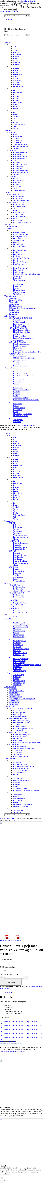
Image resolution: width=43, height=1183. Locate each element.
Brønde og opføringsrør (21, 734)
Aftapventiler (13, 693)
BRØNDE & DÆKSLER (18, 732)
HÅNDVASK (14, 541)
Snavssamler (13, 705)
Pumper (16, 774)
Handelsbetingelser (8, 1051)
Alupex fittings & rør (20, 625)
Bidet (15, 525)
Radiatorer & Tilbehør (21, 764)
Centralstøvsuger (19, 798)
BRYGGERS (13, 601)
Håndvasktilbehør (19, 549)
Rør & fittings (9, 619)
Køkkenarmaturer (19, 587)
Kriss (15, 485)
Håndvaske (17, 545)
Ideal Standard (18, 477)
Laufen (15, 489)
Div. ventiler (17, 800)
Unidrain (16, 513)
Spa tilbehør (13, 617)
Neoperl (16, 495)
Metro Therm (17, 493)
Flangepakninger (19, 681)
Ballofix (16, 443)
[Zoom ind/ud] (1, 1180)
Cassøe (15, 451)
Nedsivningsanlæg (19, 746)
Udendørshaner (14, 695)
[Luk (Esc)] (7, 1180)
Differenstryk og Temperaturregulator (22, 699)
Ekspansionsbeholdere (21, 780)
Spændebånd (17, 667)
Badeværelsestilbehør (20, 561)
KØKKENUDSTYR (16, 593)
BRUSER (12, 551)
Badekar (16, 569)
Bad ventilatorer (18, 571)
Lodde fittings (18, 645)
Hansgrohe (17, 475)
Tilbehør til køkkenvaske (21, 591)
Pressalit (16, 499)
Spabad (15, 579)
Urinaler (16, 575)
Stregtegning (18, 940)
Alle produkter (33, 986)
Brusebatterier (18, 557)
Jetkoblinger (17, 754)
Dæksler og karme (19, 736)
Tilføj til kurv (11, 982)
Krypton (16, 487)
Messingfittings (18, 635)
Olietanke (16, 782)
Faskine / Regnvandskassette (23, 729)
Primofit (16, 633)
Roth (15, 505)
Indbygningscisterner (20, 537)
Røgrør (15, 802)
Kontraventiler (14, 703)
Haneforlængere (18, 655)
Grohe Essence (18, 611)
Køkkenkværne (18, 595)
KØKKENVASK (15, 585)
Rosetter (16, 679)
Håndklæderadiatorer (20, 563)
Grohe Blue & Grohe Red (22, 613)
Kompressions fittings (20, 627)
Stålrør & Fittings (19, 631)
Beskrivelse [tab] (8, 992)
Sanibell (16, 507)
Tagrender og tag (19, 683)
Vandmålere (17, 685)
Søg (14, 9)
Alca (15, 439)
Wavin (15, 519)
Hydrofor (16, 784)
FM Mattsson (17, 465)
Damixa (16, 455)
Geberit (15, 467)
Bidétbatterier (18, 527)
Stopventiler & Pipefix (21, 649)
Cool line (16, 453)
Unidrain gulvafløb (19, 713)
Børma (15, 449)
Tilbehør (16, 539)
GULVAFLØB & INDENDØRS (20, 709)
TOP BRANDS (14, 609)
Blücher (16, 447)
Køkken (7, 583)
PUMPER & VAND (16, 744)
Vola (14, 517)
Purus (15, 503)
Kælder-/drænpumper (20, 756)
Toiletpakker (17, 531)
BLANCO (17, 445)
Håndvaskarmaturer (20, 547)
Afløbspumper (18, 577)
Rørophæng (17, 677)
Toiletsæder (17, 533)
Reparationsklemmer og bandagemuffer (27, 665)
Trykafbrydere (18, 810)
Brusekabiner (17, 559)
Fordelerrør (17, 651)
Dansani (16, 461)
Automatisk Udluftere (20, 788)
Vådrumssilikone (19, 581)
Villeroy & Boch (19, 515)
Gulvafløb (16, 711)
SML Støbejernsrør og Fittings (23, 748)
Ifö (14, 481)
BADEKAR (13, 567)
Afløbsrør (16, 725)
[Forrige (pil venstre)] (1, 1182)
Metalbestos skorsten (20, 806)
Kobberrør (17, 643)
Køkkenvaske (18, 589)
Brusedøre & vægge (20, 555)
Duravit (16, 463)
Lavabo (16, 491)
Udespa (7, 615)
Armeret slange (18, 675)
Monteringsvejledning (7, 940)
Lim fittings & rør (19, 661)
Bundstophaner (14, 701)
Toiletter (16, 529)
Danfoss (16, 459)
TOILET (12, 523)
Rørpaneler (17, 669)
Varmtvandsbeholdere (20, 770)
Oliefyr (15, 786)
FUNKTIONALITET (16, 605)
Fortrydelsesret (21, 1051)
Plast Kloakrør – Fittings (21, 723)
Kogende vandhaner (20, 607)
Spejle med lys (5, 988)
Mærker (7, 433)
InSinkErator (17, 483)
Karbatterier (17, 573)
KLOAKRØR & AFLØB (18, 719)
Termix (15, 509)
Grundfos (16, 473)
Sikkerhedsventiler (15, 697)
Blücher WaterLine (19, 717)
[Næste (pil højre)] (3, 1182)
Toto (14, 511)
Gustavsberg (17, 471)
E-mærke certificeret (28, 1)
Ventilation (17, 812)
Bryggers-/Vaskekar (20, 603)
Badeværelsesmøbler (20, 543)
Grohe (15, 469)
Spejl (13, 818)
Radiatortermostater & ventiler (23, 766)
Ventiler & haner (10, 687)
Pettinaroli (16, 497)
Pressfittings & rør (19, 641)
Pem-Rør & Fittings (20, 653)
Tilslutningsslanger (19, 671)
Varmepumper (18, 778)
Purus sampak (18, 715)
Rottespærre (17, 740)
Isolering (16, 796)
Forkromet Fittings (19, 637)
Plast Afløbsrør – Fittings (22, 721)
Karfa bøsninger (18, 663)
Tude (15, 599)
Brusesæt (16, 553)
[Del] (5, 1180)
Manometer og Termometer (22, 804)
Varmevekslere (18, 772)
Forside (2, 818)
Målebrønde (17, 738)
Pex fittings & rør (19, 623)
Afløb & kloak (9, 707)
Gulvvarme (17, 762)
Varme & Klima (9, 758)
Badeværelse (8, 521)
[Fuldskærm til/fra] (3, 1180)
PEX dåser (17, 629)
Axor (15, 441)
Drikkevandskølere (19, 597)
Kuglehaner (17, 647)
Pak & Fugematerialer (20, 659)
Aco (14, 437)
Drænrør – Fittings (19, 727)
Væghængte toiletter (20, 535)
